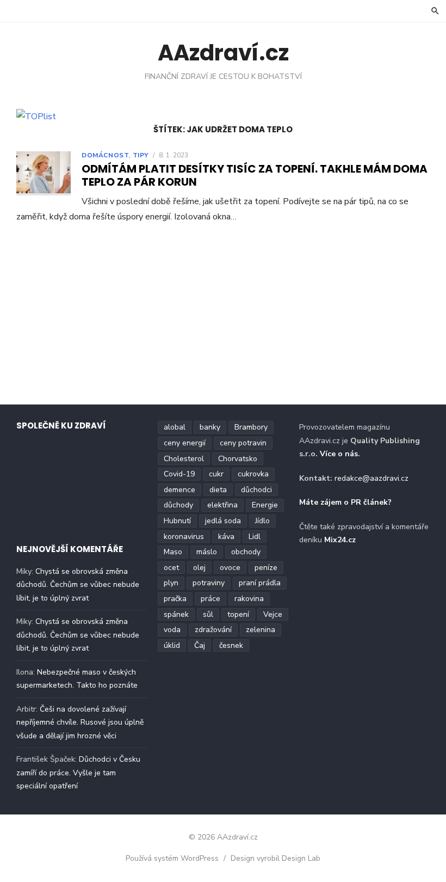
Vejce (272, 614)
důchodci (256, 490)
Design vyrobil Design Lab (275, 858)
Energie (265, 505)
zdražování (213, 629)
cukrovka (253, 474)
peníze (266, 567)
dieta (218, 490)
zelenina (260, 629)
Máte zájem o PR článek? (345, 502)
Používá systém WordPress (172, 858)
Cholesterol (184, 459)
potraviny (209, 583)
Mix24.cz (340, 540)
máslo (206, 552)
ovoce (230, 567)
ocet (171, 567)
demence (179, 490)
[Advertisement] (223, 317)
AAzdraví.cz (223, 53)
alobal (174, 427)
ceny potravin (243, 443)
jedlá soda (223, 521)
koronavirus (184, 536)
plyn (171, 583)
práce (210, 598)
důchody (178, 505)
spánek (176, 614)
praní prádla (260, 583)
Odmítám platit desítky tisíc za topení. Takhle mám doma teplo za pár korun (255, 175)
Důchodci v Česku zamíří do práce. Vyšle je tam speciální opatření (78, 772)
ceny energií (185, 443)
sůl (208, 614)
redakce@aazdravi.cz (371, 478)
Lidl (255, 536)
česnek (231, 645)
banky (210, 427)
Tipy (140, 155)
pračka (175, 598)
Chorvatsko (237, 459)
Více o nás (339, 454)
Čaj (199, 645)
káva (226, 536)
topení (238, 614)
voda (172, 629)
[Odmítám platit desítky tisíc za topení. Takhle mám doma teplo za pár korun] (43, 173)
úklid (172, 645)
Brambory (251, 427)
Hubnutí (177, 521)
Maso (173, 552)
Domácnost (105, 155)
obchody (246, 552)
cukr (216, 474)
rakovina (249, 598)
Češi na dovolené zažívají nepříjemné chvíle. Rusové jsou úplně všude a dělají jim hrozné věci (80, 722)
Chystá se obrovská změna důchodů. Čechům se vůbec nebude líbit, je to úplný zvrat (77, 584)
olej (199, 567)
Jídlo (262, 521)
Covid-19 (179, 474)
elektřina (222, 505)
